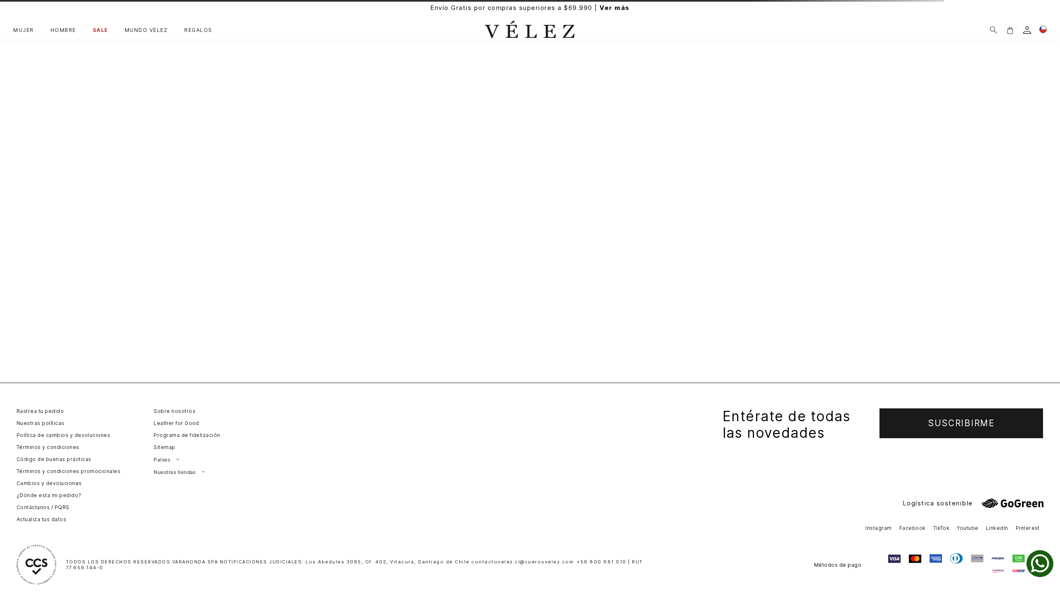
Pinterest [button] (1028, 528)
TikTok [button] (941, 528)
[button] (1010, 30)
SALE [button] (100, 30)
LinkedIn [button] (997, 528)
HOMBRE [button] (63, 30)
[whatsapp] (1039, 563)
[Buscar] (993, 30)
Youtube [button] (967, 528)
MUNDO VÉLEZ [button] (146, 30)
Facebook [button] (912, 528)
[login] (1027, 30)
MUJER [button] (23, 30)
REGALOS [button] (198, 30)
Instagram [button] (878, 528)
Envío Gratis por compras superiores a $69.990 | (530, 7)
